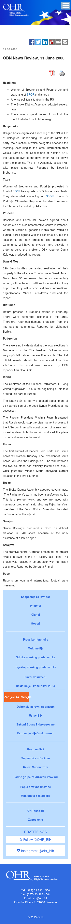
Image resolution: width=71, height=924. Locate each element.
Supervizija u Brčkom (35, 758)
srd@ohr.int (40, 898)
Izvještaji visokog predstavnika (35, 667)
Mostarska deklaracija (35, 796)
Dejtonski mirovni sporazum (35, 707)
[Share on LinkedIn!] (45, 42)
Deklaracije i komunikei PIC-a (35, 686)
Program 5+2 (35, 749)
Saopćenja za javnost (35, 597)
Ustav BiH (35, 715)
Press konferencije (35, 639)
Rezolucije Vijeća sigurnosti (35, 733)
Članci (35, 614)
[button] (66, 5)
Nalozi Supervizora (35, 767)
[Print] (58, 42)
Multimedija (35, 648)
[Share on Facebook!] (32, 42)
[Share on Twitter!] (38, 42)
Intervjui (35, 606)
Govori (35, 623)
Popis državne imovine (35, 787)
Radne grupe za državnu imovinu (35, 777)
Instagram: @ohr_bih (37, 850)
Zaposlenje (35, 819)
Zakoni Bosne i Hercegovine (36, 724)
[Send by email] (65, 42)
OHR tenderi (35, 811)
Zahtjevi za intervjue (16, 697)
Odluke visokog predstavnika (35, 657)
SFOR (31, 94)
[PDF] (52, 42)
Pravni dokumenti (35, 677)
